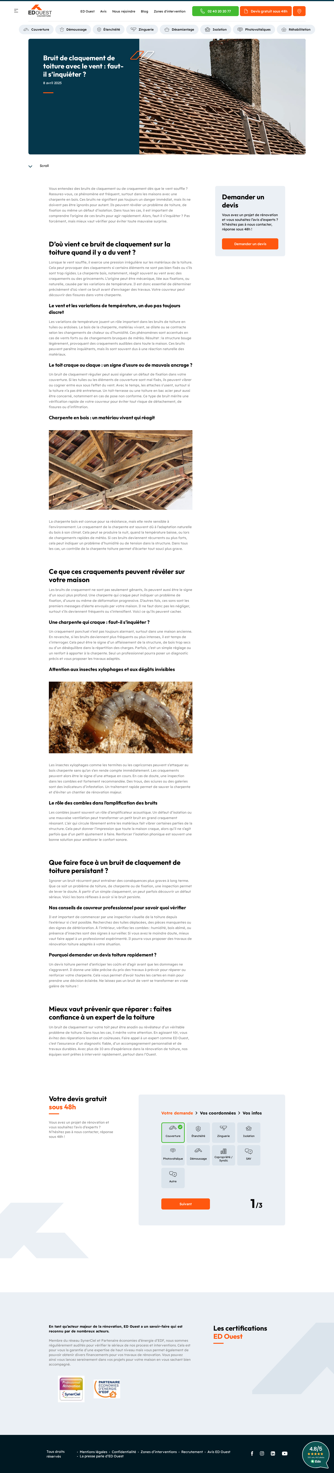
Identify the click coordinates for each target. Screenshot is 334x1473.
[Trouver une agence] (299, 11)
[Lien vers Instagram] (262, 1453)
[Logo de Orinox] (40, 11)
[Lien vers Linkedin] (273, 1454)
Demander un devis (250, 244)
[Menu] (16, 11)
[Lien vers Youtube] (284, 1453)
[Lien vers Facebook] (252, 1454)
